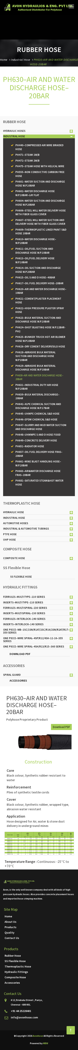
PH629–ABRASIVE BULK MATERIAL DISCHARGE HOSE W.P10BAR (35, 368)
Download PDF (61, 727)
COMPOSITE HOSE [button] (14, 558)
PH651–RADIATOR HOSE (29, 446)
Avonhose (38, 1035)
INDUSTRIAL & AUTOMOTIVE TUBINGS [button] (26, 528)
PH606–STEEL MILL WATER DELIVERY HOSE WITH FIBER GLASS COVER (40, 212)
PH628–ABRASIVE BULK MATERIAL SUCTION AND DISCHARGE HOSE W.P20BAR (35, 356)
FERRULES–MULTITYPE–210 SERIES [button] (24, 597)
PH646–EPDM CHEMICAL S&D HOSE (36, 419)
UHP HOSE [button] (9, 539)
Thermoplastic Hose (18, 966)
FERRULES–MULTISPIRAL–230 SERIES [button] (25, 608)
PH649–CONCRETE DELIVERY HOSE (36, 440)
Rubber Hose (13, 955)
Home (3, 60)
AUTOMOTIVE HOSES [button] (15, 523)
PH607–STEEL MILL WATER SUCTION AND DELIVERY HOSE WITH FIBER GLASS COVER (40, 222)
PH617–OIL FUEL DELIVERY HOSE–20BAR (39, 283)
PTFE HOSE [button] (10, 534)
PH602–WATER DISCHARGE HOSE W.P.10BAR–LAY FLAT (35, 193)
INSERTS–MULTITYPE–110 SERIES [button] (23, 602)
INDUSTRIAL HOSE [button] (14, 136)
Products (10, 927)
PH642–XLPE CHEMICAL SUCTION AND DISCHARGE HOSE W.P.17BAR (38, 406)
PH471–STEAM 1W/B (27, 155)
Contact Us (12, 938)
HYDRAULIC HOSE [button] (13, 512)
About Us (10, 922)
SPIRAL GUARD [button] (12, 675)
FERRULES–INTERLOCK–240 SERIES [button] (24, 619)
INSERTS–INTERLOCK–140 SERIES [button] (23, 624)
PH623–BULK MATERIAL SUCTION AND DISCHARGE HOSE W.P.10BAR (38, 320)
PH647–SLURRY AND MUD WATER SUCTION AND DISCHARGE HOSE (40, 427)
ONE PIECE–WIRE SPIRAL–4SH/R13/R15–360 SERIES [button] (33, 646)
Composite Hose (15, 977)
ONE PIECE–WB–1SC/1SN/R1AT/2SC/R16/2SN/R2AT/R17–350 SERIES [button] (36, 631)
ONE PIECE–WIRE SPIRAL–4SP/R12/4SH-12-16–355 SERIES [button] (33, 639)
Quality (9, 932)
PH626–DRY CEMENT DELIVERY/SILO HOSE (40, 346)
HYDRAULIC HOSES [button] (14, 131)
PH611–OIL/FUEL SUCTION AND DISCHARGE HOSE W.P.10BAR (34, 250)
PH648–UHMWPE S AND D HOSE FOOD (38, 434)
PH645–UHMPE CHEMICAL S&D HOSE (37, 413)
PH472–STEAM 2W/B (27, 160)
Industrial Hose (20, 60)
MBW (45, 1043)
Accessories (12, 983)
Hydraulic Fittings (16, 972)
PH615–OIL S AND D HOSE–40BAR (35, 277)
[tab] (39, 131)
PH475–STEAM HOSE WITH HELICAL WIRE (39, 166)
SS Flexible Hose (21, 576)
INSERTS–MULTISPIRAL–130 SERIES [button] (24, 613)
